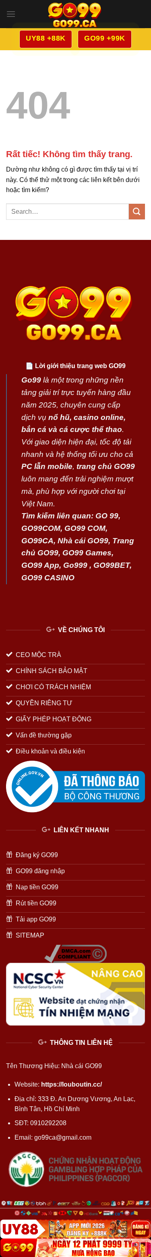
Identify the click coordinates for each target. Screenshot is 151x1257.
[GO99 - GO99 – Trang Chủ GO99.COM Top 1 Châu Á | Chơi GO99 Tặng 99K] (75, 14)
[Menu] (11, 14)
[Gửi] (137, 211)
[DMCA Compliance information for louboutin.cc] (75, 953)
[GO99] (75, 1248)
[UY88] (75, 1229)
